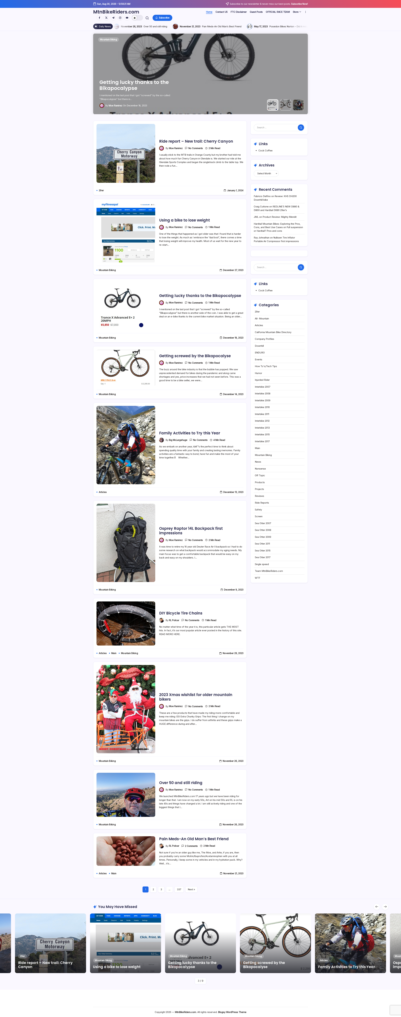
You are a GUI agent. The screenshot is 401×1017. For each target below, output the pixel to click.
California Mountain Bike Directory (273, 332)
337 (179, 889)
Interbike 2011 (262, 414)
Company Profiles (264, 338)
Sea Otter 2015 (263, 550)
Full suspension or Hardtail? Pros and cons (152, 26)
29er (257, 311)
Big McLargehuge (113, 105)
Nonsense (260, 468)
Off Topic (260, 475)
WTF (257, 577)
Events (258, 359)
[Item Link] (50, 943)
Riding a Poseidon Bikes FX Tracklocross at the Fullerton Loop (239, 26)
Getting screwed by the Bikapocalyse (195, 355)
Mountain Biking (263, 455)
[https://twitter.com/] (106, 18)
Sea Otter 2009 (263, 536)
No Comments (195, 148)
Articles (259, 325)
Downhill (259, 345)
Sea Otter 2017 (263, 557)
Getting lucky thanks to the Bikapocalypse (200, 295)
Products (260, 482)
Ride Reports (262, 502)
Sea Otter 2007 (263, 523)
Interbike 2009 (262, 400)
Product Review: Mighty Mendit (280, 216)
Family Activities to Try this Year (135, 88)
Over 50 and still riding (180, 782)
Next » (191, 889)
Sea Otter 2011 (262, 543)
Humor (258, 373)
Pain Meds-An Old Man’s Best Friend (194, 838)
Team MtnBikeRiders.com (269, 570)
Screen (259, 516)
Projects (259, 489)
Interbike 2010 (262, 407)
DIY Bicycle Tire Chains (180, 613)
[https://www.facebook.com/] (99, 18)
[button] (137, 18)
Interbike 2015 (262, 434)
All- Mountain (262, 318)
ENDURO (260, 352)
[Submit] (301, 127)
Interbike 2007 (262, 386)
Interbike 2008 (262, 393)
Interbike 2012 (262, 420)
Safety (258, 509)
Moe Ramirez (176, 148)
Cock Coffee (265, 150)
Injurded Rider (262, 379)
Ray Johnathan (261, 237)
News (258, 461)
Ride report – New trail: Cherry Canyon (196, 141)
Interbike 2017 (262, 441)
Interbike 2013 (262, 427)
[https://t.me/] (113, 18)
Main (257, 448)
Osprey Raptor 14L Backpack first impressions (191, 531)
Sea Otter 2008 (263, 530)
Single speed (262, 564)
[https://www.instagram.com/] (120, 18)
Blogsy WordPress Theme (232, 1012)
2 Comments (191, 846)
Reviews (259, 495)
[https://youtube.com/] (127, 18)
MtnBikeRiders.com (116, 11)
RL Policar (174, 620)
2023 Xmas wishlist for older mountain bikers (195, 697)
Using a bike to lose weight (184, 220)
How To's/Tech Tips (266, 366)
